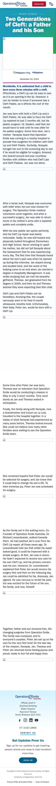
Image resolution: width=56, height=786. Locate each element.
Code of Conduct (42, 782)
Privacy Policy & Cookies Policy (19, 782)
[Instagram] (25, 720)
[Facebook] (19, 720)
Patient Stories (28, 14)
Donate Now (39, 4)
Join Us (28, 760)
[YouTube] (36, 720)
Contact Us (28, 733)
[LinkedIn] (31, 720)
